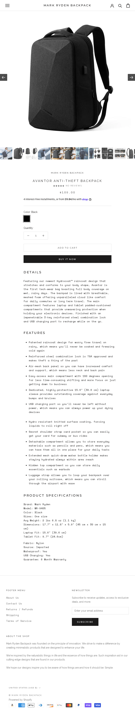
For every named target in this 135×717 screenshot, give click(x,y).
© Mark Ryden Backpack (25, 695)
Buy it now (67, 259)
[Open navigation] (7, 5)
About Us (12, 597)
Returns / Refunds (19, 609)
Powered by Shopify (20, 699)
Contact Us (14, 603)
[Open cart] (128, 6)
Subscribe (85, 622)
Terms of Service (18, 621)
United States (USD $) (23, 688)
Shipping (12, 615)
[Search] (120, 5)
